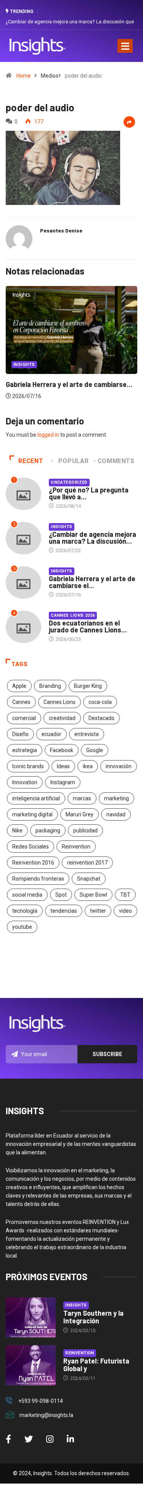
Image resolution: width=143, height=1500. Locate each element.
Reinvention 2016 (33, 863)
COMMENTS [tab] (116, 461)
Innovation (24, 782)
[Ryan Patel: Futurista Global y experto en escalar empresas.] (31, 1365)
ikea (88, 766)
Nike (17, 830)
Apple (19, 686)
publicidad (85, 830)
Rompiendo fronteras (38, 879)
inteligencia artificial (36, 798)
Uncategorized (69, 482)
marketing (116, 798)
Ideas (63, 766)
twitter (98, 911)
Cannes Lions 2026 (73, 615)
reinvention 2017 (87, 863)
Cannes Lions (59, 702)
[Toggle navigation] (125, 45)
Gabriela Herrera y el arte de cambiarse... (69, 384)
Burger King (88, 686)
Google (94, 750)
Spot (61, 895)
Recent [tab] (30, 461)
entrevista (86, 734)
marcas (82, 798)
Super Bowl (93, 895)
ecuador (51, 734)
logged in (48, 435)
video (125, 911)
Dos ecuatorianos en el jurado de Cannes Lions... (88, 626)
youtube (22, 927)
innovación (119, 766)
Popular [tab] (73, 461)
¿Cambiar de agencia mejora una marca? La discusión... (92, 537)
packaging (47, 830)
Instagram (62, 782)
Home (23, 76)
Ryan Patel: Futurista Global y (96, 1365)
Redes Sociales (30, 846)
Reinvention (76, 846)
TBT (125, 895)
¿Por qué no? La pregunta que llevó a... (89, 493)
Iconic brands (28, 766)
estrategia (24, 750)
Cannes (21, 702)
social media (27, 895)
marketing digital (32, 814)
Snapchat (88, 879)
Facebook (61, 750)
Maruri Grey (79, 814)
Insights (24, 364)
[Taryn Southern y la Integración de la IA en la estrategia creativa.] (31, 1317)
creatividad (62, 718)
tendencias (63, 911)
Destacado (101, 718)
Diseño (20, 734)
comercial (24, 718)
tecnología (24, 911)
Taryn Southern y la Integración (93, 1317)
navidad (115, 814)
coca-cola (100, 702)
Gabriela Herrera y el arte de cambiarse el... (92, 582)
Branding (50, 686)
